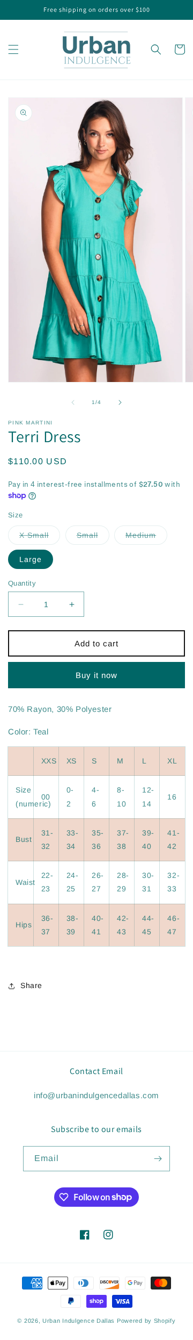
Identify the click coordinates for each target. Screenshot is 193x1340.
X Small (39, 537)
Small (93, 537)
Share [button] (31, 985)
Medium (146, 537)
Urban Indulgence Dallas (78, 1320)
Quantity (22, 583)
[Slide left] (73, 402)
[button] (13, 49)
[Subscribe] (157, 1158)
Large (30, 559)
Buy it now (96, 675)
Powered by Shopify (146, 1320)
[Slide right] (120, 402)
